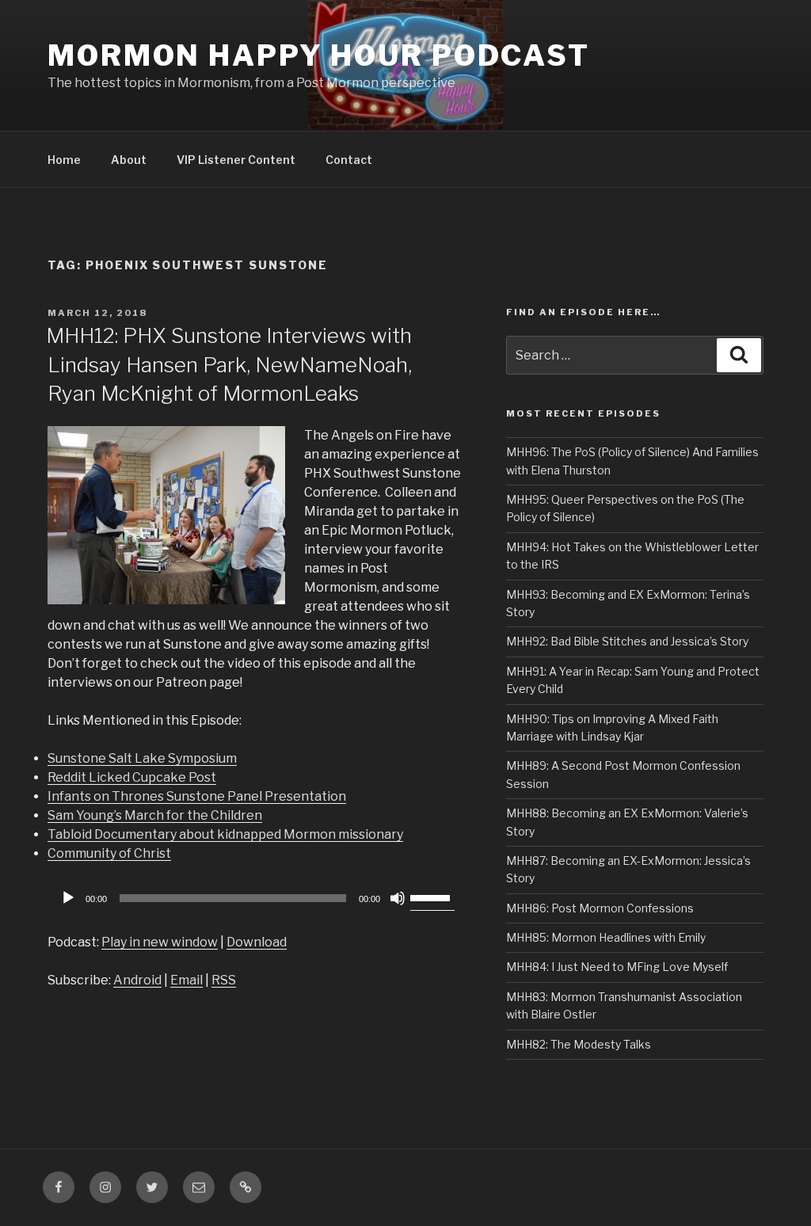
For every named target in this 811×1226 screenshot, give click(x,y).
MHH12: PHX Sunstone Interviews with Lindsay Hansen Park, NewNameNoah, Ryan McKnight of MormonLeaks (229, 364)
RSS (223, 980)
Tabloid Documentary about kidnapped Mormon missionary (225, 834)
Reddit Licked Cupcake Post (132, 777)
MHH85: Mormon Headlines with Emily (606, 937)
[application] (255, 898)
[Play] (68, 898)
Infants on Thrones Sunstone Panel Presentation (197, 796)
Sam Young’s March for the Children (155, 815)
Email (186, 980)
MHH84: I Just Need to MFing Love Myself (617, 966)
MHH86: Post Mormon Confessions (600, 908)
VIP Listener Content (236, 159)
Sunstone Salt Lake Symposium (142, 758)
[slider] (432, 896)
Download (257, 942)
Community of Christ (109, 853)
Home (64, 159)
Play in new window (159, 942)
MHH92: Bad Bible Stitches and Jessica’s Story (627, 641)
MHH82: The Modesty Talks (578, 1044)
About (129, 159)
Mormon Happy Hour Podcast (319, 55)
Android (137, 980)
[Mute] (398, 898)
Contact (349, 159)
